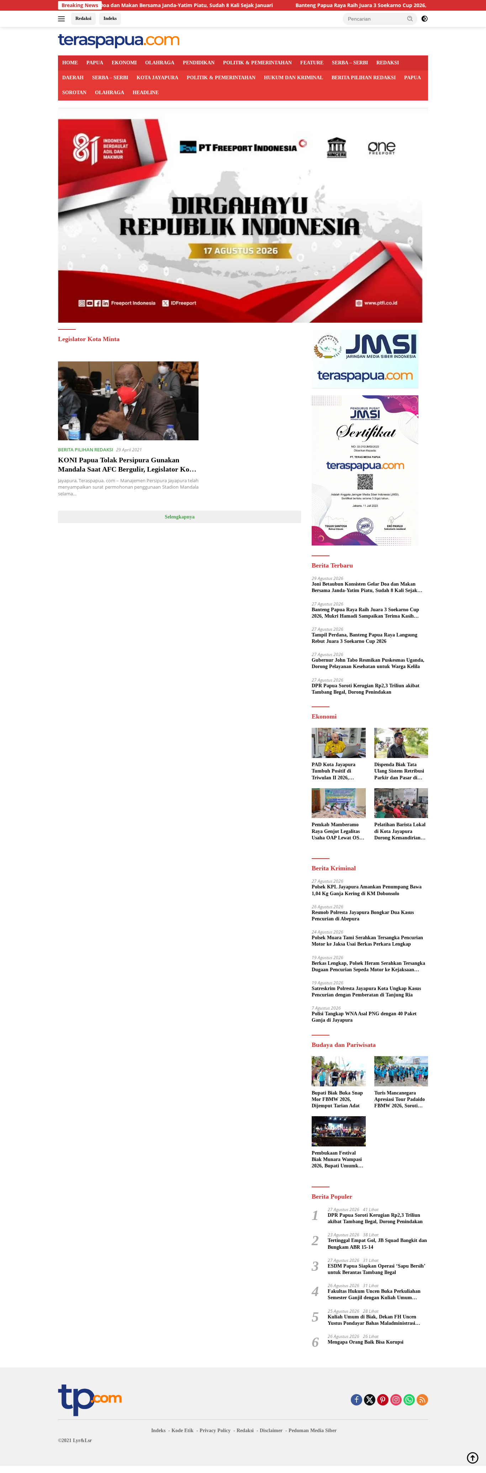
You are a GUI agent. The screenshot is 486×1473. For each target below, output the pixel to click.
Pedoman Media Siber (313, 1430)
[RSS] (422, 1400)
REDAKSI (387, 62)
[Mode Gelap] (424, 19)
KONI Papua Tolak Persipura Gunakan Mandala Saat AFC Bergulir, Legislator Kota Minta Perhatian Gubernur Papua (126, 469)
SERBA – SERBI (350, 62)
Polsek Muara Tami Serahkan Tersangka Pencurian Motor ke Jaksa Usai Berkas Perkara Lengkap (367, 941)
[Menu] (63, 19)
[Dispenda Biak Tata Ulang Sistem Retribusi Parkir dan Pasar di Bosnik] (401, 743)
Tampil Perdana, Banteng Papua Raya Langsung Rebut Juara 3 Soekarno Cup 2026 (364, 638)
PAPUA (94, 62)
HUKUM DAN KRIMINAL (293, 77)
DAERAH (73, 77)
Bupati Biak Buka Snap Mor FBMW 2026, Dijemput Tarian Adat (337, 1099)
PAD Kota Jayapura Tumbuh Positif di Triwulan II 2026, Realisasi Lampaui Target (333, 771)
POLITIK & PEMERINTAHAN (257, 62)
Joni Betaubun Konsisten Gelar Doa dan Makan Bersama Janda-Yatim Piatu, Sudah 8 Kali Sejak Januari (364, 587)
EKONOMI (124, 62)
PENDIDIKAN (199, 62)
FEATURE (311, 62)
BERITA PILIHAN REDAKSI (364, 77)
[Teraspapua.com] (118, 40)
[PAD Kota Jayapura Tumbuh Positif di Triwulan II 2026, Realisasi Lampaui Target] (338, 743)
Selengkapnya (180, 517)
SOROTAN (74, 92)
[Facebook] (356, 1400)
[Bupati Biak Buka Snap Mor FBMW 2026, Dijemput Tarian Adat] (338, 1071)
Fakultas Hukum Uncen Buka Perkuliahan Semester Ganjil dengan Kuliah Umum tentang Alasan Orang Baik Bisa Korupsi (374, 1295)
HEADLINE (146, 92)
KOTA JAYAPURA (157, 77)
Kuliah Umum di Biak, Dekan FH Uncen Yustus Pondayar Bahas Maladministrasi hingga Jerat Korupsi (372, 1320)
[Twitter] (369, 1400)
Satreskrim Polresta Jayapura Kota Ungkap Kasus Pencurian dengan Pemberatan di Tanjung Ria (366, 992)
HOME (70, 62)
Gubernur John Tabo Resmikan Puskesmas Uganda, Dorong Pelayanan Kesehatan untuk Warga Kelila (368, 663)
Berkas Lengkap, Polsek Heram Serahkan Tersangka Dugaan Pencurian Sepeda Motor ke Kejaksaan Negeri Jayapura (368, 967)
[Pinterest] (383, 1400)
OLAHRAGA (159, 62)
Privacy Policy (215, 1430)
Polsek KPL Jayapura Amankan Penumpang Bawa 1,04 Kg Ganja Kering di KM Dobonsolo (367, 890)
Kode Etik (182, 1430)
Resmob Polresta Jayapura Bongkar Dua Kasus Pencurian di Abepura (363, 915)
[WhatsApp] (409, 1400)
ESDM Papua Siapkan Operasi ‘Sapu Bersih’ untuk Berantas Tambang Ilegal (377, 1269)
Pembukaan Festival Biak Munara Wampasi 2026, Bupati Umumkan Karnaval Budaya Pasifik (338, 1160)
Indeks (110, 18)
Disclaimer (271, 1430)
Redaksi (83, 18)
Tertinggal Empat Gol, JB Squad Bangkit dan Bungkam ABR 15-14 (377, 1243)
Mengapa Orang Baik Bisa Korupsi (365, 1342)
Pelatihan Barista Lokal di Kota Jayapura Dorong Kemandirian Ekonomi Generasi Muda (400, 831)
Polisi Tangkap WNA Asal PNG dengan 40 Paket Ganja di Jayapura (364, 1017)
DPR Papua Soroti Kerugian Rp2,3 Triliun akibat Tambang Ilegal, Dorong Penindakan (365, 689)
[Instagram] (396, 1400)
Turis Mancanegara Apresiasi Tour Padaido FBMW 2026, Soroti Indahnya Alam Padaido (400, 1099)
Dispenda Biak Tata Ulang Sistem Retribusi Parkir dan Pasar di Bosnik (399, 771)
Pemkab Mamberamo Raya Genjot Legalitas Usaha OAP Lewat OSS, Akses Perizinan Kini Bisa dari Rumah (338, 831)
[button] (410, 18)
